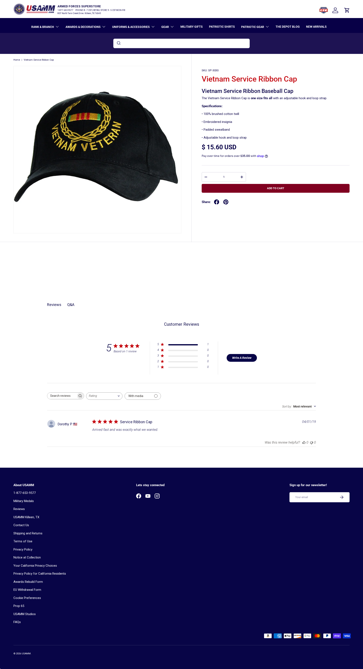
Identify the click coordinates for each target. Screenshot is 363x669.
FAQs (17, 622)
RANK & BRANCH (42, 27)
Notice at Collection (27, 557)
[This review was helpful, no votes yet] (303, 442)
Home (16, 60)
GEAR (165, 27)
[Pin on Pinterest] (225, 202)
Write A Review (241, 357)
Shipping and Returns (27, 533)
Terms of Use (22, 541)
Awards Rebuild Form (28, 582)
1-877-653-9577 (24, 493)
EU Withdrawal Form (27, 590)
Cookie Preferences (27, 598)
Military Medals (23, 501)
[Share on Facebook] (216, 202)
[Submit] (118, 43)
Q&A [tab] (70, 304)
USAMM (26, 653)
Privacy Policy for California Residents (39, 573)
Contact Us (21, 525)
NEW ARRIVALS (316, 26)
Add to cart (275, 188)
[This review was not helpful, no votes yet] (311, 442)
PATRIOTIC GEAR (252, 27)
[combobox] (181, 43)
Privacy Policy (22, 549)
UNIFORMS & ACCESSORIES (131, 27)
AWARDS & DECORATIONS (83, 27)
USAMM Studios (24, 614)
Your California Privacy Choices (35, 565)
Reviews (19, 509)
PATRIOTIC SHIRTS (222, 26)
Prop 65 (18, 606)
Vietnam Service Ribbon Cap (39, 60)
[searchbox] (61, 396)
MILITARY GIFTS (191, 26)
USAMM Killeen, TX (26, 517)
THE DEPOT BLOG (288, 26)
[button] (347, 10)
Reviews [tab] (54, 304)
